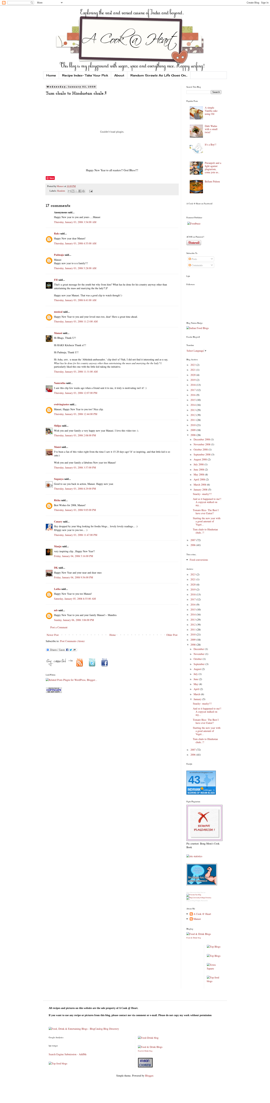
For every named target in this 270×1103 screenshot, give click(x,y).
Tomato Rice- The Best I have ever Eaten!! (206, 511)
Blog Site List (201, 892)
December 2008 (202, 439)
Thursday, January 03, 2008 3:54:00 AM (75, 222)
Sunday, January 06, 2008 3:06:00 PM (74, 620)
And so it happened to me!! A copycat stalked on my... (207, 502)
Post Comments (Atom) (72, 641)
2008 (193, 435)
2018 (193, 385)
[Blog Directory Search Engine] (198, 898)
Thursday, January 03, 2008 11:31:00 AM (76, 371)
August (198, 669)
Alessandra (204, 900)
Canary (58, 521)
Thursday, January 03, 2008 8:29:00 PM (75, 488)
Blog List (189, 900)
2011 (193, 420)
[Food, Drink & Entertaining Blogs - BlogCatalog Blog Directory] (84, 1028)
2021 (193, 369)
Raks (57, 233)
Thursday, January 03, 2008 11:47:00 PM (75, 535)
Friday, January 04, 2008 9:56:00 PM (73, 577)
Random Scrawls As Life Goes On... (158, 75)
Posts (194, 259)
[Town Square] (214, 968)
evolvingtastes (61, 404)
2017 (193, 390)
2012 (193, 415)
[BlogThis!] (73, 191)
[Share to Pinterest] (83, 191)
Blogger (149, 1075)
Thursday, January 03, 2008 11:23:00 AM (76, 321)
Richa (57, 500)
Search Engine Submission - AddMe (68, 1054)
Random (61, 190)
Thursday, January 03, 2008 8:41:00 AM (75, 300)
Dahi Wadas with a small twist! (211, 129)
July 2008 (199, 464)
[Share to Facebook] (80, 191)
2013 (193, 410)
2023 (193, 365)
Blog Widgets (196, 900)
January (198, 699)
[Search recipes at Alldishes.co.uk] (214, 981)
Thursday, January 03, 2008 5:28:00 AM (75, 268)
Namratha (59, 383)
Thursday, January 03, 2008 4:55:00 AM (75, 243)
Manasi (60, 186)
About (119, 75)
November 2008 (202, 444)
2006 (193, 545)
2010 (193, 425)
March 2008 (200, 484)
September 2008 (202, 454)
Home (51, 75)
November (199, 654)
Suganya (59, 479)
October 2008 (201, 449)
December (199, 649)
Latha (57, 589)
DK (56, 568)
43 (194, 780)
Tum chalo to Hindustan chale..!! (205, 531)
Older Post (171, 635)
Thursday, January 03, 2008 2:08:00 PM (75, 435)
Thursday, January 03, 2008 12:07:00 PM (75, 393)
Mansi (57, 447)
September (199, 664)
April (197, 689)
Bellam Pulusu (212, 181)
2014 (193, 405)
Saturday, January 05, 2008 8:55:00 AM (75, 598)
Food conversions (199, 559)
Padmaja (59, 255)
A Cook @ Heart (202, 914)
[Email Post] (90, 190)
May (196, 684)
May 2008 (199, 474)
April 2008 (200, 479)
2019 (193, 380)
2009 (193, 430)
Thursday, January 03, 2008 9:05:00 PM (75, 510)
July (196, 674)
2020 (193, 375)
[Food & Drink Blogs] (198, 934)
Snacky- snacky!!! (202, 494)
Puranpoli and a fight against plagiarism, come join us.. (213, 167)
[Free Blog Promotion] (193, 895)
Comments (197, 265)
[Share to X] (76, 191)
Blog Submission (191, 892)
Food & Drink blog (193, 937)
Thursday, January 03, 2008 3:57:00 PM (75, 467)
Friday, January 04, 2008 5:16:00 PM (73, 556)
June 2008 (199, 469)
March (197, 694)
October (198, 659)
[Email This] (69, 191)
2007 (193, 540)
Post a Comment (58, 627)
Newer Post (53, 635)
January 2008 (201, 489)
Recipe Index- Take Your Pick (85, 75)
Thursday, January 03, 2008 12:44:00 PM (75, 414)
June (196, 679)
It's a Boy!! (210, 144)
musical (58, 312)
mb (56, 610)
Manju (58, 546)
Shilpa (57, 425)
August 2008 (201, 459)
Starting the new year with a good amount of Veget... (206, 521)
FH (56, 280)
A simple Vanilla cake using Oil (211, 111)
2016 (193, 395)
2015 (193, 400)
